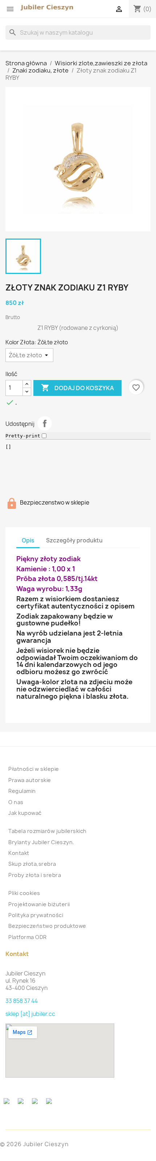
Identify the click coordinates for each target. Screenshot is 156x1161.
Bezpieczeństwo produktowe (47, 925)
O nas (16, 802)
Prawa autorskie (29, 780)
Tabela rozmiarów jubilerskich (47, 831)
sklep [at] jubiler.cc (30, 1014)
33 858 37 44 (21, 1001)
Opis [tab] (28, 540)
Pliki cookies (24, 893)
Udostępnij (44, 423)
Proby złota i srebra (34, 875)
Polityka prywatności (35, 915)
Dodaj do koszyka (77, 387)
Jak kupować (25, 812)
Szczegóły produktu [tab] (74, 540)
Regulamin (22, 790)
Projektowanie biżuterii (39, 904)
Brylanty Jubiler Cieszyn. (41, 842)
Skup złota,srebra (32, 863)
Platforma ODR (27, 937)
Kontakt (18, 853)
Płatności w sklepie (33, 768)
